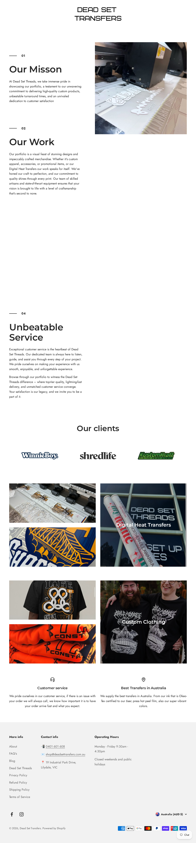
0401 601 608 (55, 746)
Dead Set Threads (20, 768)
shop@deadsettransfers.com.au (65, 754)
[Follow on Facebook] (11, 814)
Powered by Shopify (53, 828)
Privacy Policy (18, 775)
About (13, 746)
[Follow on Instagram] (21, 814)
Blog (12, 761)
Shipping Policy (19, 789)
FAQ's (13, 753)
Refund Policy (18, 782)
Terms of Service (19, 797)
